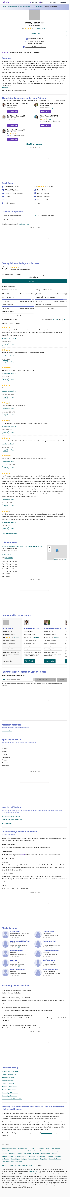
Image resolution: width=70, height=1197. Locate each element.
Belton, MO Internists (8, 1078)
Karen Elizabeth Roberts (51, 950)
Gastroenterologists (45, 1151)
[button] (57, 550)
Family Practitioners (33, 1151)
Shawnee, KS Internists (9, 1090)
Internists (4, 1153)
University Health (7, 823)
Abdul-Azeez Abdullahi (17, 969)
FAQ (11, 1165)
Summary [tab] (5, 52)
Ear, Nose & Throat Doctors (9, 1151)
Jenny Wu (13, 960)
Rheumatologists (15, 1159)
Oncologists (36, 1153)
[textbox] (18, 680)
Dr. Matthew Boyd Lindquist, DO (51, 104)
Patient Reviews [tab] (16, 52)
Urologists (24, 1159)
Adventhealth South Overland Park (12, 820)
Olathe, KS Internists (8, 1081)
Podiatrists (50, 1156)
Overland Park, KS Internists (10, 1072)
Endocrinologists (22, 1151)
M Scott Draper (15, 931)
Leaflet (55, 559)
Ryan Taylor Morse (49, 960)
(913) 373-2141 (8, 558)
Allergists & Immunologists (9, 1148)
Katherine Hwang (48, 931)
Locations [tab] (27, 52)
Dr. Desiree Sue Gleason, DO (17, 104)
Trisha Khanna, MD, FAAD (49, 116)
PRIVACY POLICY (27, 1165)
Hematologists (56, 1151)
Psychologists (5, 1159)
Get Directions (6, 554)
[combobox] (18, 680)
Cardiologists (32, 1148)
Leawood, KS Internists (9, 1075)
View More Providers (34, 144)
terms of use (33, 1172)
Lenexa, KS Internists (8, 1084)
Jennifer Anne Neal (49, 941)
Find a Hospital (5, 1161)
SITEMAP (17, 1165)
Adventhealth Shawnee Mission (36, 47)
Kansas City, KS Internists (9, 1096)
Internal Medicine (7, 731)
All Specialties (43, 1159)
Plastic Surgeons (41, 1156)
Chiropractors (40, 1148)
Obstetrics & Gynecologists (24, 1153)
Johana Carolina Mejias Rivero (20, 941)
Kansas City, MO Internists (10, 1093)
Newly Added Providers (55, 1159)
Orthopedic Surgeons (7, 1156)
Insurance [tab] (36, 52)
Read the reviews (24, 224)
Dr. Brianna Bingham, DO (16, 116)
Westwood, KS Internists (9, 1087)
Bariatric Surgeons (22, 1148)
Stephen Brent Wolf (16, 950)
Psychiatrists (58, 1156)
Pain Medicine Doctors (20, 1156)
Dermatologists (56, 1148)
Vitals (65, 559)
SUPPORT (5, 1165)
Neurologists (12, 1153)
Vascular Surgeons (33, 1159)
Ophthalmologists (45, 1153)
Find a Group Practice (16, 1161)
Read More (5, 87)
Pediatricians (31, 1156)
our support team (46, 1133)
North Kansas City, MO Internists (12, 1099)
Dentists (48, 1148)
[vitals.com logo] (6, 2)
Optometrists (55, 1153)
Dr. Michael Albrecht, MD (16, 130)
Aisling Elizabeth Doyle (50, 969)
